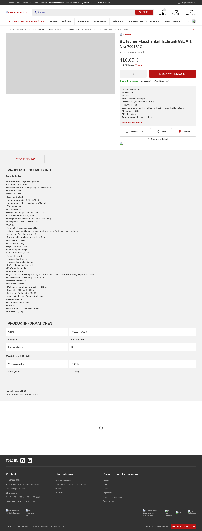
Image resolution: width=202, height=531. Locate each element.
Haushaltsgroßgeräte (36, 29)
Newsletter (59, 493)
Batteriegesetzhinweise (112, 497)
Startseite (19, 29)
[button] (193, 460)
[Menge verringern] (123, 74)
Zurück (8, 29)
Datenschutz (108, 480)
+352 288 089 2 (13, 480)
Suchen (144, 12)
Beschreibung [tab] (25, 159)
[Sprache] (194, 21)
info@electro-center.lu (20, 489)
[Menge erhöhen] (143, 74)
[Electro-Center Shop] (16, 12)
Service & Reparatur (30, 3)
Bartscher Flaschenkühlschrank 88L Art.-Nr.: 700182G (106, 29)
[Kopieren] (144, 52)
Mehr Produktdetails (132, 122)
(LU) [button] (167, 81)
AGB (105, 485)
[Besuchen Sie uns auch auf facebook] (22, 460)
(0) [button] (189, 3)
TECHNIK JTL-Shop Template (157, 527)
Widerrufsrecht (109, 501)
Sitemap (106, 489)
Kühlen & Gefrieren (57, 29)
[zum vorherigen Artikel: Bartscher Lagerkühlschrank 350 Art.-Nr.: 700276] (187, 29)
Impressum (107, 493)
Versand (138, 65)
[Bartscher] (125, 34)
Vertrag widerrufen (183, 527)
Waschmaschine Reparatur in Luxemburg (71, 485)
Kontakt (44, 3)
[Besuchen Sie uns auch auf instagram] (30, 460)
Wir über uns (60, 489)
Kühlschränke (74, 29)
